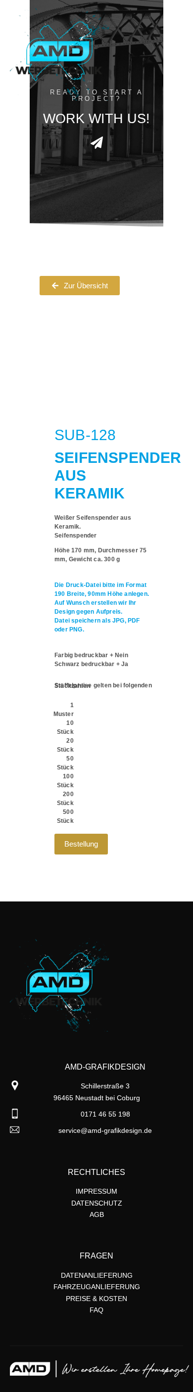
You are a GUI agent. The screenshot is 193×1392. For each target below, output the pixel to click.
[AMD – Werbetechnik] (59, 54)
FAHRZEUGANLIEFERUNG (96, 1287)
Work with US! (96, 118)
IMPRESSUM (96, 1191)
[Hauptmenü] (174, 80)
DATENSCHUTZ (96, 1203)
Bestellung (81, 844)
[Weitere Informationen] (174, 26)
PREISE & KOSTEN (96, 1298)
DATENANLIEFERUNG (97, 1275)
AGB (97, 1214)
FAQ (96, 1310)
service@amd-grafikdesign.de (105, 1130)
